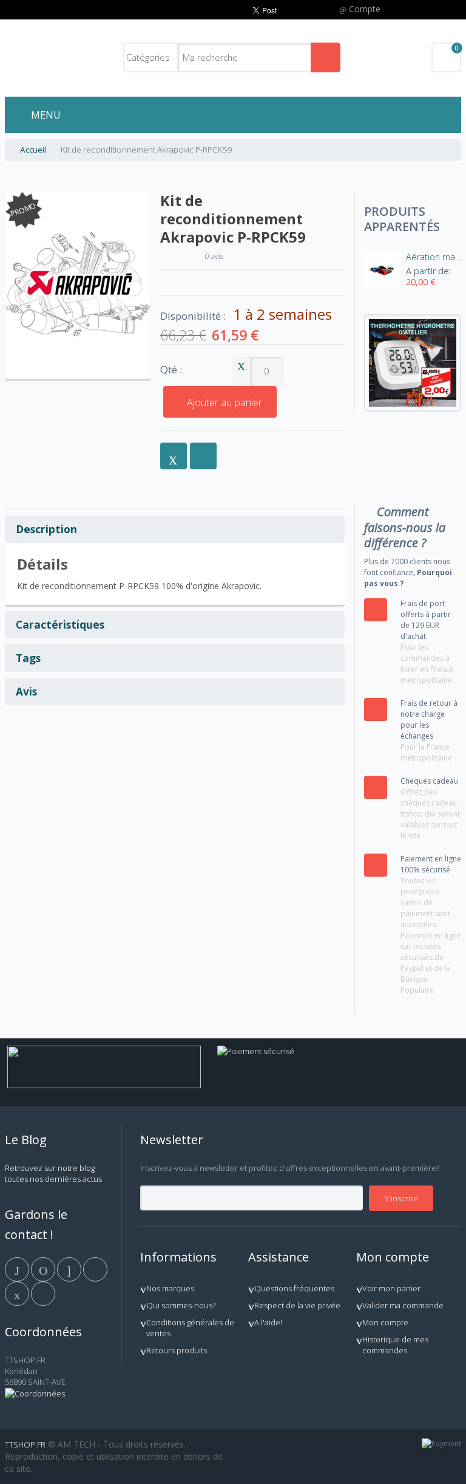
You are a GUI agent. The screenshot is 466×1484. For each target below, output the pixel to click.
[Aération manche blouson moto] (382, 270)
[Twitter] (44, 1268)
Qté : (171, 370)
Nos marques (170, 1288)
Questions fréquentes (294, 1288)
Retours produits (176, 1350)
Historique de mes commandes (395, 1345)
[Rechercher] (325, 57)
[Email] (18, 1293)
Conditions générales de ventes (190, 1328)
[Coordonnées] (35, 1393)
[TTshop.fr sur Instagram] (95, 1268)
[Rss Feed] (43, 1293)
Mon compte (385, 1322)
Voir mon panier (391, 1288)
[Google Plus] (70, 1268)
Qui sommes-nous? (180, 1305)
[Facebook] (18, 1268)
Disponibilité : (193, 316)
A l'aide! (268, 1322)
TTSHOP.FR (25, 1444)
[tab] (175, 529)
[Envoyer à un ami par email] (173, 456)
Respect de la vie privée (297, 1305)
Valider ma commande (403, 1305)
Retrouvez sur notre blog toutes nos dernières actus (53, 1173)
